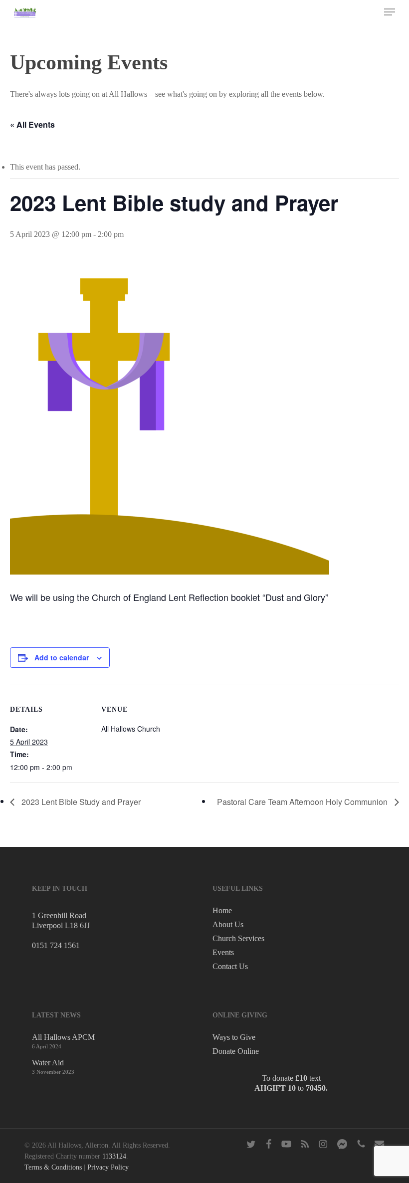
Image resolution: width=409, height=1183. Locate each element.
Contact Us (230, 966)
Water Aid (48, 1062)
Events (223, 952)
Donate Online (235, 1051)
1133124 (114, 1156)
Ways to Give (233, 1037)
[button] (389, 12)
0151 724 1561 (56, 945)
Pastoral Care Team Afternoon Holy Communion (303, 801)
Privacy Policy (108, 1167)
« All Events (32, 124)
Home (222, 910)
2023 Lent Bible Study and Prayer (80, 801)
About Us (227, 924)
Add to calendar (61, 657)
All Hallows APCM (63, 1037)
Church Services (238, 938)
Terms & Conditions (53, 1167)
